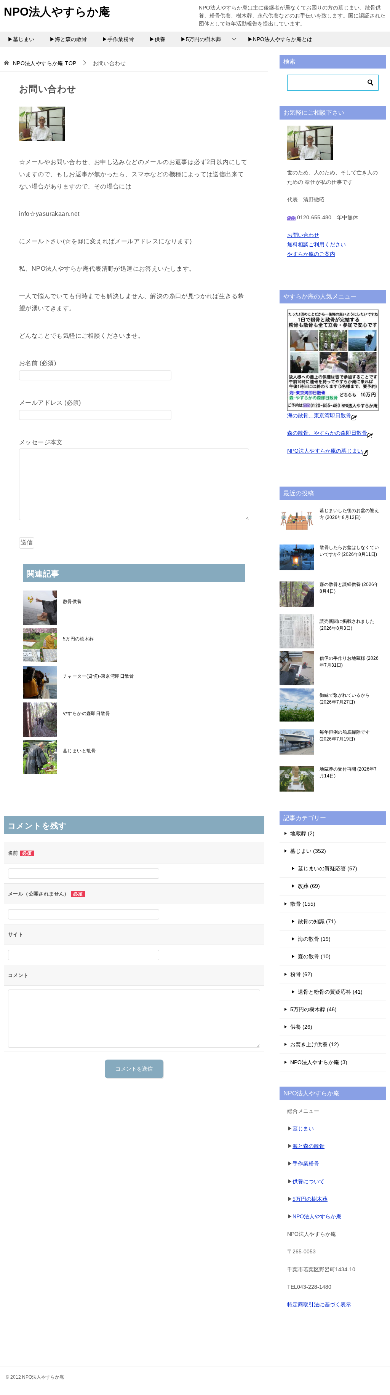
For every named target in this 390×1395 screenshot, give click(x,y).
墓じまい (303, 1128)
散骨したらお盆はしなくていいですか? (349, 551)
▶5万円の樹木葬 (201, 39)
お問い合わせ (303, 235)
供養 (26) (301, 1027)
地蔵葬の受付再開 (348, 772)
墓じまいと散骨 (79, 750)
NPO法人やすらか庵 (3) (318, 1062)
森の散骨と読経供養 (349, 588)
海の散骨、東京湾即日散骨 (319, 415)
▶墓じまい (21, 39)
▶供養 (157, 39)
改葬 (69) (309, 886)
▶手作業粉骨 (118, 39)
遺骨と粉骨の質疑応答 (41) (330, 992)
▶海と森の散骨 (68, 39)
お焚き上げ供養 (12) (314, 1044)
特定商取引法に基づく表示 (319, 1304)
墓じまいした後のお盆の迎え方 (349, 514)
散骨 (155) (302, 904)
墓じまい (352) (308, 851)
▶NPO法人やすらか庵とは (280, 39)
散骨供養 (72, 601)
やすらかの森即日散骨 (86, 713)
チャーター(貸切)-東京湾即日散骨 (98, 676)
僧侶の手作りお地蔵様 (349, 662)
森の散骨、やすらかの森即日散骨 (327, 433)
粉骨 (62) (301, 974)
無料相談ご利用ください (316, 244)
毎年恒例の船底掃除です (345, 735)
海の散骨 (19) (314, 939)
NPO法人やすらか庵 (57, 11)
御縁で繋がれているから (345, 699)
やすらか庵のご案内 (311, 254)
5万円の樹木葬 (78, 639)
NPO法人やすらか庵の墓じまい (325, 451)
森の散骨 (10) (314, 956)
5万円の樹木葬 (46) (313, 1009)
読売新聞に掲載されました (347, 625)
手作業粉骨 (305, 1163)
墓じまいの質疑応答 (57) (327, 868)
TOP (45, 63)
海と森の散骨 (308, 1146)
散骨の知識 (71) (317, 921)
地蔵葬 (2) (302, 833)
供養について (308, 1181)
